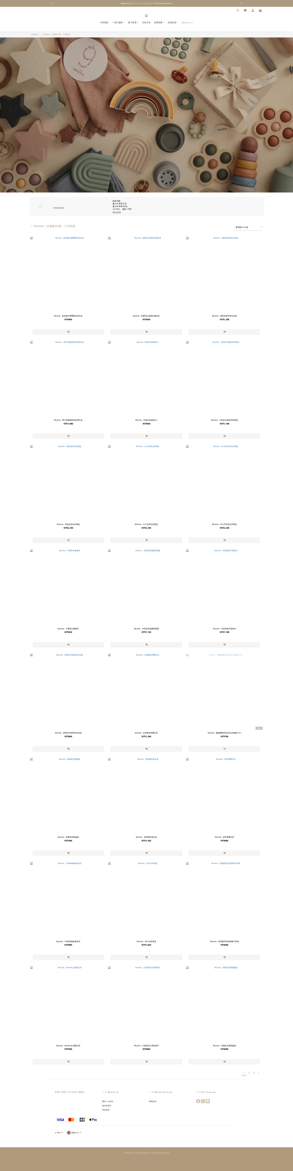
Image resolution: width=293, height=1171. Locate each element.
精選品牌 (172, 22)
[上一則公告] (51, 3)
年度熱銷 (104, 22)
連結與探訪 (106, 1105)
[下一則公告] (241, 3)
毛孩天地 (146, 22)
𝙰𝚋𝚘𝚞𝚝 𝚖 (186, 22)
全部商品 (34, 34)
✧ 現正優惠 (117, 22)
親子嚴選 (132, 22)
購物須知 (153, 1101)
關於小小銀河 (107, 1101)
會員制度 (106, 1109)
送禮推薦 (158, 22)
